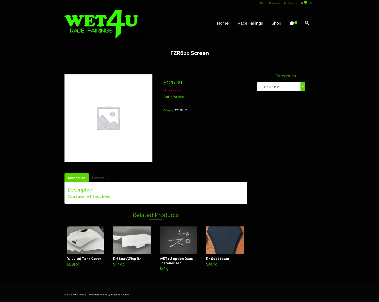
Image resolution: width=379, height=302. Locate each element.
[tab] (76, 177)
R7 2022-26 (181, 110)
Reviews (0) (100, 177)
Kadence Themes (120, 294)
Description (76, 177)
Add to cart (86, 247)
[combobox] (281, 86)
